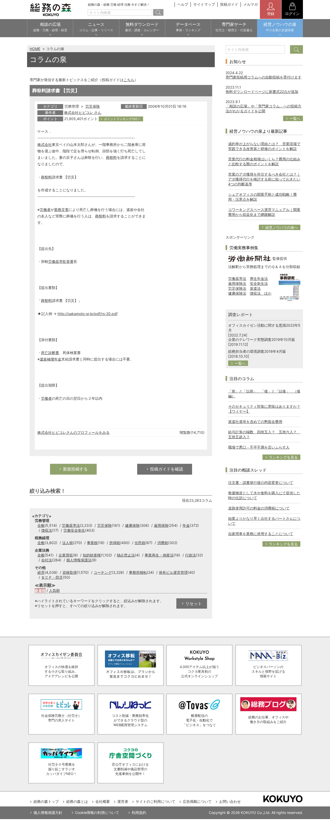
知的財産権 (92, 555)
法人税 (67, 542)
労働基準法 (71, 525)
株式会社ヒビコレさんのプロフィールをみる (73, 432)
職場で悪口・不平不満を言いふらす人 (259, 447)
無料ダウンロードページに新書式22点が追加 (262, 91)
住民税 (140, 542)
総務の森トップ (46, 801)
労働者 (45, 209)
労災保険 (92, 106)
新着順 (40, 590)
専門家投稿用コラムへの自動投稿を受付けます (263, 77)
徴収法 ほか (260, 293)
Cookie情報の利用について (97, 812)
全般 (41, 525)
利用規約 (139, 812)
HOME (35, 48)
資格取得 (69, 572)
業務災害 (61, 209)
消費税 (162, 542)
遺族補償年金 (50, 359)
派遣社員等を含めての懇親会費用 (255, 421)
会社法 (46, 560)
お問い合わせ (230, 801)
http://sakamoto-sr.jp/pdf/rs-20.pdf (87, 313)
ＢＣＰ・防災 (52, 577)
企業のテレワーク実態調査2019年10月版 (261, 339)
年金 (186, 525)
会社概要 (102, 801)
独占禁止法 (126, 555)
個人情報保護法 (79, 560)
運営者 (122, 801)
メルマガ (250, 4)
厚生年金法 (259, 278)
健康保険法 (237, 293)
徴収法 (46, 530)
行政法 (190, 555)
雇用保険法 (237, 283)
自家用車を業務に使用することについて (260, 533)
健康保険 (132, 525)
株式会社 (44, 144)
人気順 (54, 590)
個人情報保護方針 (48, 812)
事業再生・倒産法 (159, 555)
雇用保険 (161, 525)
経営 (41, 572)
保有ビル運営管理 (173, 572)
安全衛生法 (259, 283)
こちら (128, 79)
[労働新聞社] (249, 258)
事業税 (92, 542)
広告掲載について (197, 801)
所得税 (114, 542)
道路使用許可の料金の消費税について (259, 508)
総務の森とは (77, 801)
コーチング (103, 572)
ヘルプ (182, 4)
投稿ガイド (229, 4)
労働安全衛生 (74, 530)
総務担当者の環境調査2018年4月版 (257, 351)
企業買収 (66, 555)
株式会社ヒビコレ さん (82, 112)
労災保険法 (237, 288)
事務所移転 (138, 572)
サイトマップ (204, 4)
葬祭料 (111, 157)
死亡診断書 (50, 352)
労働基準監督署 (60, 261)
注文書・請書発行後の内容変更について (260, 482)
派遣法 (255, 288)
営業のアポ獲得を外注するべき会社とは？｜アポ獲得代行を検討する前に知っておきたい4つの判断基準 (264, 179)
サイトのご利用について (155, 801)
